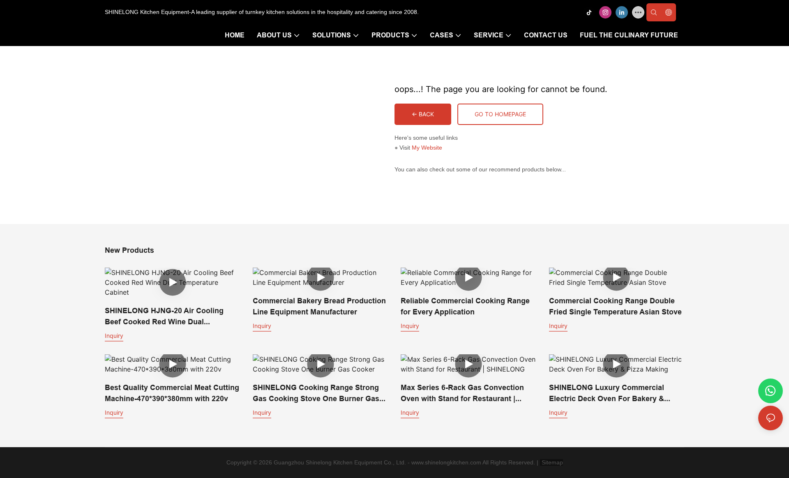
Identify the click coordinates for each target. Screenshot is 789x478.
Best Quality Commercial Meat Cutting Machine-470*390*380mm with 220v (172, 393)
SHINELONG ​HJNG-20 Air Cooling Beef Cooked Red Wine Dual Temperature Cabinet (164, 316)
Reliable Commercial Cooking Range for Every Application (465, 306)
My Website (427, 147)
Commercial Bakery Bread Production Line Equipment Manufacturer (319, 306)
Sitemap (551, 462)
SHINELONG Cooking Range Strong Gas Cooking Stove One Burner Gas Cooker (316, 393)
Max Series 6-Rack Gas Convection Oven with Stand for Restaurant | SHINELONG (462, 393)
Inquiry (114, 335)
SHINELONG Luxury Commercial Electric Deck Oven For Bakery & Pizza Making (606, 393)
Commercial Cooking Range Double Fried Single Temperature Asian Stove (615, 306)
